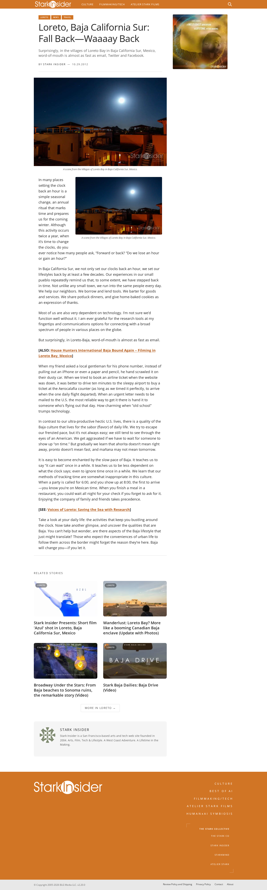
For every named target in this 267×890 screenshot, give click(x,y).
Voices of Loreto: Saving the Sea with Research (88, 509)
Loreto (44, 17)
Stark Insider (54, 64)
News (56, 17)
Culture (87, 4)
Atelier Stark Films (145, 4)
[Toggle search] (229, 4)
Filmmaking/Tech (112, 4)
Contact (219, 884)
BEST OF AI (221, 791)
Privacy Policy (203, 884)
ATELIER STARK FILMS (210, 806)
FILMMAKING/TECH (213, 798)
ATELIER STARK (220, 864)
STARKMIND (222, 855)
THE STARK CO (220, 836)
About (230, 884)
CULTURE (224, 783)
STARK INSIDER (220, 845)
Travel (67, 17)
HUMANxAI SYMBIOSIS (209, 813)
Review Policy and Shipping (177, 884)
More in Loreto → (100, 708)
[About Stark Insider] (200, 41)
